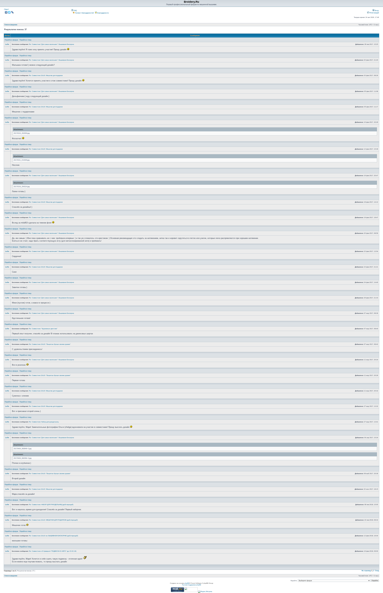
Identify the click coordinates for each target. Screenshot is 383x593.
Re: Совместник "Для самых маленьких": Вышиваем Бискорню (51, 44)
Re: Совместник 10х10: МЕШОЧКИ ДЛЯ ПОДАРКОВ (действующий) (53, 520)
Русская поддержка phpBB (191, 585)
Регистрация (374, 13)
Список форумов (10, 24)
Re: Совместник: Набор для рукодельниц (44, 422)
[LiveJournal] (12, 12)
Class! (6, 9)
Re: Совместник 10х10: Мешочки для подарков (46, 75)
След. (377, 570)
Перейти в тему (25, 40)
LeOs (7, 44)
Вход (376, 10)
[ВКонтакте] (6, 12)
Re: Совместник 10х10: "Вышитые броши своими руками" (50, 344)
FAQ (75, 10)
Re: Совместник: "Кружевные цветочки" (43, 328)
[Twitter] (9, 12)
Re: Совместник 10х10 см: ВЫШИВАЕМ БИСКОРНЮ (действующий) (53, 536)
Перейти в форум (11, 40)
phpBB (186, 583)
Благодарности (103, 13)
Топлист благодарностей (84, 13)
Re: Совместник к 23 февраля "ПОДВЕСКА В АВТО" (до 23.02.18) (52, 551)
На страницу (366, 570)
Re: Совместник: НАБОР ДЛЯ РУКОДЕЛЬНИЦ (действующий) (51, 504)
